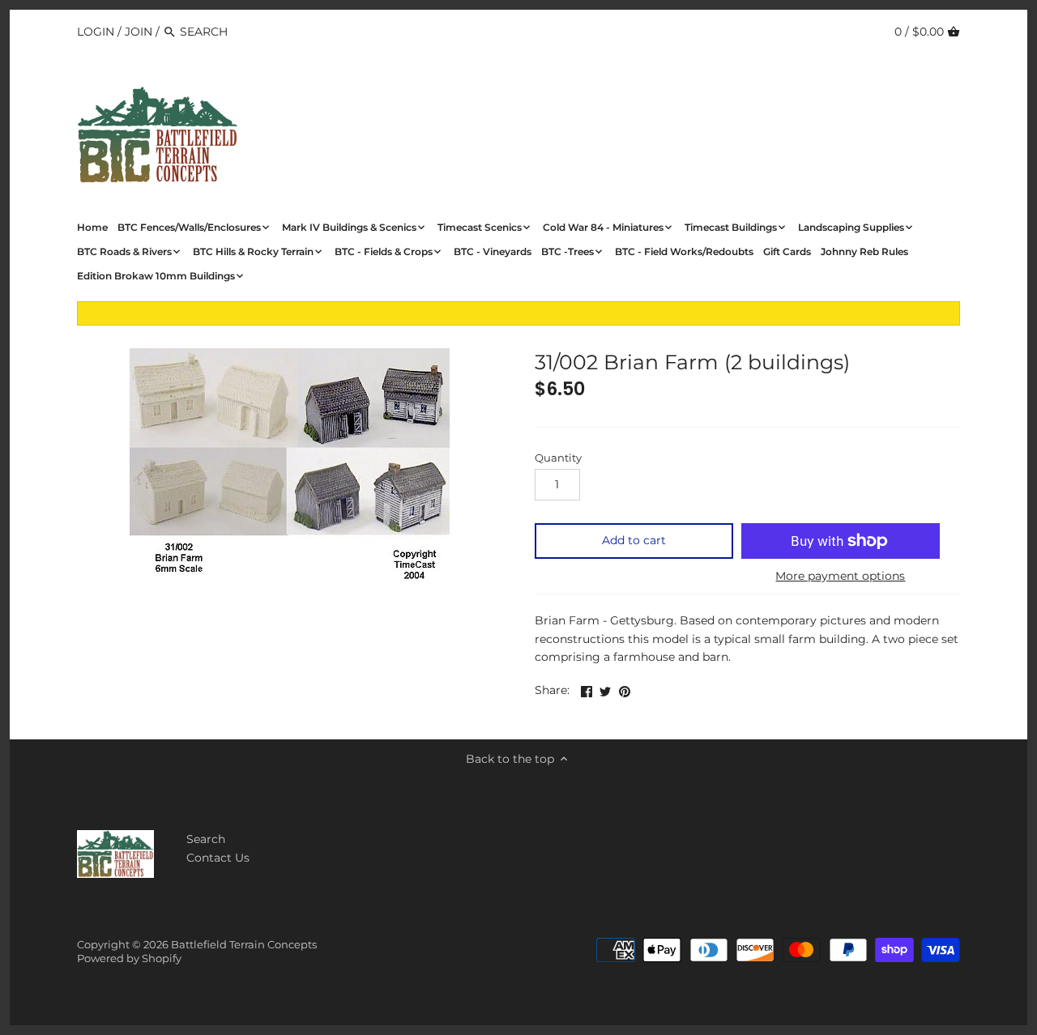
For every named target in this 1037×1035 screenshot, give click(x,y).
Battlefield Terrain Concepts (244, 945)
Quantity (558, 458)
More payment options (840, 576)
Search (205, 839)
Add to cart (634, 540)
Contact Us (218, 857)
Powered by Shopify (129, 958)
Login (95, 31)
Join (138, 31)
